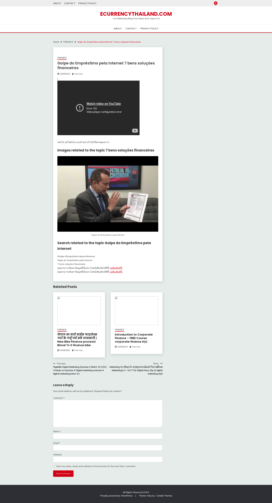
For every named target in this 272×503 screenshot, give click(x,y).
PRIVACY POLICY (87, 3)
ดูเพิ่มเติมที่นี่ (116, 268)
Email (56, 443)
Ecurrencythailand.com (136, 14)
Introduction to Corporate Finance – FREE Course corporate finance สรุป (134, 338)
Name (57, 431)
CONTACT (69, 3)
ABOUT (57, 3)
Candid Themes (164, 495)
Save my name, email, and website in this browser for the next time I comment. (96, 466)
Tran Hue (78, 74)
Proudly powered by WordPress (116, 495)
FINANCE (62, 57)
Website (57, 454)
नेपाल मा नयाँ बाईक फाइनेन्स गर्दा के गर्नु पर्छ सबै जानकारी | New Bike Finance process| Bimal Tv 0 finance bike (77, 340)
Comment (59, 397)
